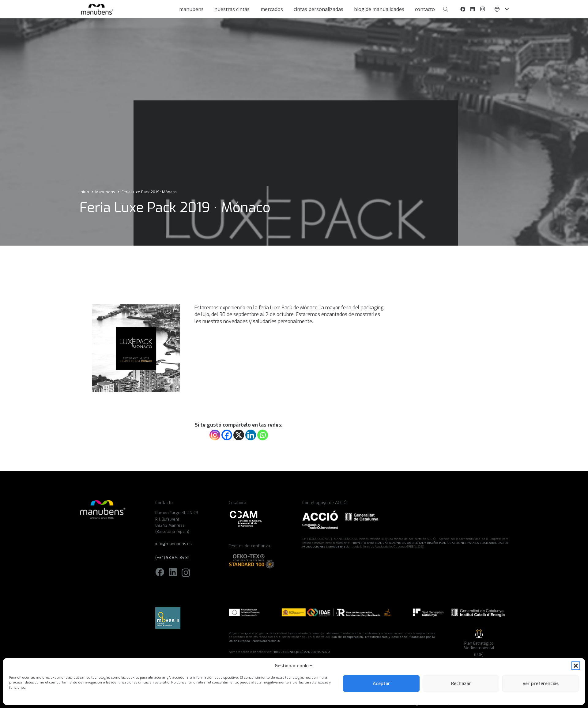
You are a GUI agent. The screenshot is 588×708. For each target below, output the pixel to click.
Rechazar (461, 683)
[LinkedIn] (472, 9)
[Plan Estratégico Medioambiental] (479, 633)
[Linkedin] (250, 435)
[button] (576, 666)
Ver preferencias (540, 683)
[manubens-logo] (96, 9)
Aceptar (381, 683)
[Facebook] (463, 9)
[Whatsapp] (262, 435)
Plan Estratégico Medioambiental (479, 645)
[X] (238, 435)
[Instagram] (482, 9)
